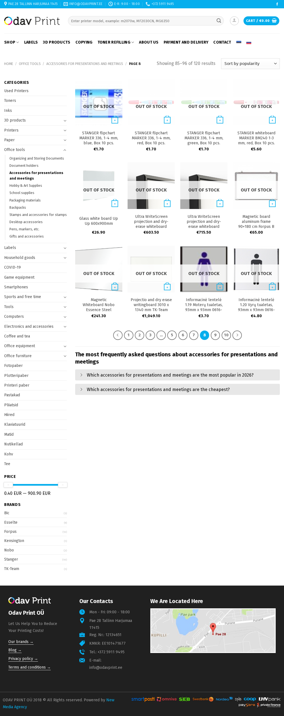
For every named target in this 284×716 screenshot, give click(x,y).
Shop (9, 42)
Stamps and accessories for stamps (38, 215)
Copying (84, 42)
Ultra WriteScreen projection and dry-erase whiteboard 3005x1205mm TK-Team (204, 226)
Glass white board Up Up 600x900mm (98, 221)
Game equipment (19, 277)
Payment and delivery (186, 42)
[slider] (8, 485)
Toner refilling (114, 42)
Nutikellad (13, 444)
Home (8, 64)
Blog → (15, 650)
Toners (10, 100)
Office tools (30, 64)
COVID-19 (12, 267)
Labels (31, 42)
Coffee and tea (17, 336)
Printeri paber (16, 385)
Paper (9, 140)
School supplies (21, 193)
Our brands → (21, 641)
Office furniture (18, 356)
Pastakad (12, 395)
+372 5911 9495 (111, 652)
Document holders (24, 165)
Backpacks (17, 207)
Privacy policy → (23, 658)
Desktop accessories (26, 222)
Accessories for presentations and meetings (84, 64)
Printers (11, 130)
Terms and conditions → (29, 667)
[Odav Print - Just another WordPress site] (32, 21)
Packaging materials (25, 200)
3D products (56, 42)
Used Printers (16, 91)
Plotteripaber (16, 375)
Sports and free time (22, 296)
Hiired (9, 414)
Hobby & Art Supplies (25, 185)
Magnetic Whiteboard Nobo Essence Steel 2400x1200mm (99, 307)
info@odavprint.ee (105, 667)
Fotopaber (13, 365)
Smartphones (16, 287)
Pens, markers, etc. (24, 229)
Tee (7, 464)
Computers (14, 316)
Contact (222, 42)
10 (226, 334)
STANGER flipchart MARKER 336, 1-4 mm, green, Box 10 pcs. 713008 (203, 140)
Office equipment (19, 346)
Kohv (8, 454)
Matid (9, 434)
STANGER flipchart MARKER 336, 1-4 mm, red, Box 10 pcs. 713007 (151, 140)
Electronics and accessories (29, 326)
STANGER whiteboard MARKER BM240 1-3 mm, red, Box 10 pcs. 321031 (256, 140)
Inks (8, 110)
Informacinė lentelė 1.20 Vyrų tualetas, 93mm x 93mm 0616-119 (256, 307)
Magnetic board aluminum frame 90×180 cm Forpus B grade (256, 224)
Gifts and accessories (26, 236)
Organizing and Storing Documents (36, 158)
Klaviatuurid (14, 424)
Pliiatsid (11, 405)
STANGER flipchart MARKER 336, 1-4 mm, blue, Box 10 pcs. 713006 (98, 140)
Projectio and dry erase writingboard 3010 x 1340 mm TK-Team (151, 305)
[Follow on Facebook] (277, 4)
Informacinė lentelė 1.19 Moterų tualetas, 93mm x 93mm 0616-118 (204, 307)
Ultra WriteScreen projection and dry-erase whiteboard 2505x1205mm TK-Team (151, 224)
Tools (9, 306)
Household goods (19, 257)
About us (148, 42)
